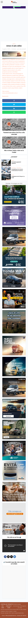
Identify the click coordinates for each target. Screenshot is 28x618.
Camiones (14, 167)
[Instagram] (11, 556)
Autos (14, 44)
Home (3, 615)
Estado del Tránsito (21, 615)
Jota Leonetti (22, 49)
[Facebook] (5, 556)
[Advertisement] (14, 25)
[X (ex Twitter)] (8, 556)
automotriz (5, 96)
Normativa (19, 167)
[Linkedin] (14, 556)
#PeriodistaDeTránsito (11, 615)
